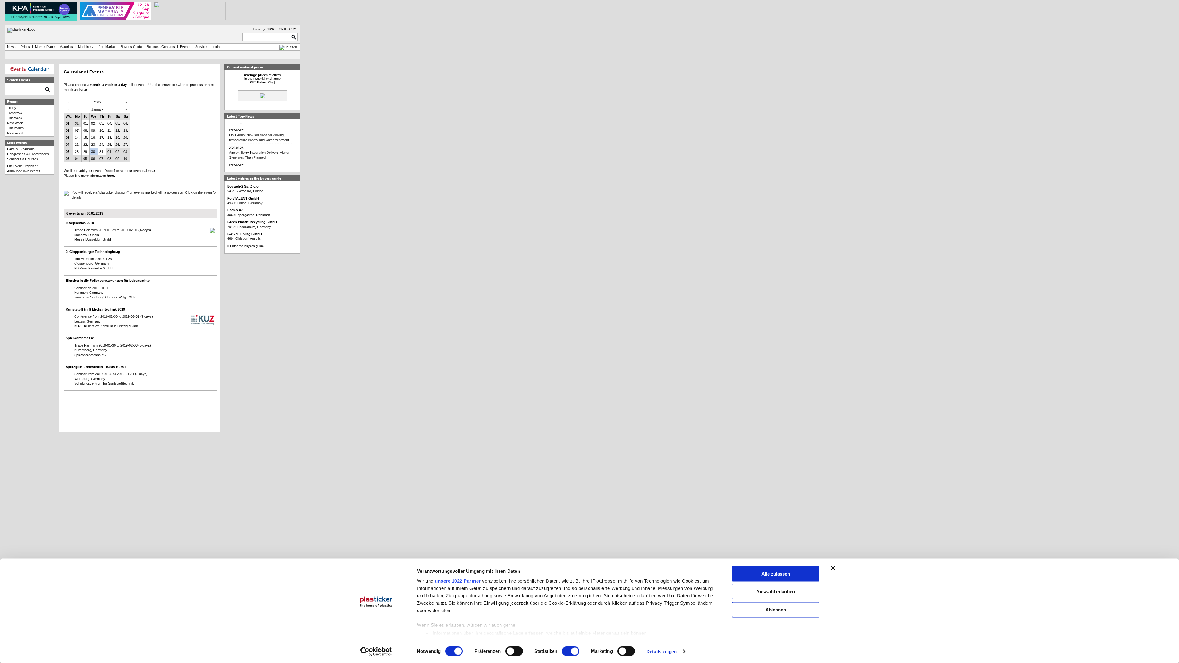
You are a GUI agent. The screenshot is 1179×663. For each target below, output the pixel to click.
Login (216, 46)
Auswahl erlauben (775, 591)
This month (15, 128)
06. (125, 123)
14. (77, 137)
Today (11, 108)
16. (93, 137)
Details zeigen (661, 651)
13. (125, 130)
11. (109, 130)
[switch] (514, 651)
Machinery (86, 46)
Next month (15, 133)
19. (117, 137)
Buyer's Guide (131, 46)
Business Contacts (161, 46)
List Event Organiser (22, 166)
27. (125, 144)
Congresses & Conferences (28, 154)
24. (101, 144)
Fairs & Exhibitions (21, 149)
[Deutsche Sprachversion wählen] (288, 47)
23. (93, 144)
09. (93, 130)
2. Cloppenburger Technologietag (93, 252)
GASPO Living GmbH (244, 234)
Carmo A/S (235, 210)
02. (93, 123)
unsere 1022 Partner (458, 580)
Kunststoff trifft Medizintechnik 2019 (95, 309)
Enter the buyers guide (247, 246)
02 (67, 130)
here (110, 175)
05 (67, 151)
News (11, 46)
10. (101, 130)
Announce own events (23, 171)
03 (67, 137)
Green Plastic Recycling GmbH (252, 222)
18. (109, 137)
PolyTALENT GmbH (243, 198)
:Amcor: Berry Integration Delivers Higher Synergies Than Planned (259, 146)
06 (67, 159)
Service (201, 46)
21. (77, 144)
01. (85, 123)
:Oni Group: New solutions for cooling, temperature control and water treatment (259, 128)
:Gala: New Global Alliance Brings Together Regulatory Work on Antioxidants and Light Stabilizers (260, 166)
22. (85, 144)
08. (85, 130)
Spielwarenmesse (80, 338)
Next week (15, 123)
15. (85, 137)
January (97, 109)
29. (85, 151)
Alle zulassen (775, 573)
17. (101, 137)
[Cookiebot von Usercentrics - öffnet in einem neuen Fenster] (376, 651)
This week (14, 118)
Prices (25, 46)
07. (77, 130)
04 (67, 144)
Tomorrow (14, 113)
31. (77, 123)
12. (117, 130)
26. (117, 144)
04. (109, 123)
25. (109, 144)
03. (101, 123)
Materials (66, 46)
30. (93, 151)
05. (117, 123)
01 (67, 123)
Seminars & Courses (22, 159)
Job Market (107, 46)
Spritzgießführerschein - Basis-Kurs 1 (96, 367)
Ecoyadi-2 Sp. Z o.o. (243, 186)
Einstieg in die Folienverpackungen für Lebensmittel (108, 280)
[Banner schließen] (833, 568)
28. (77, 151)
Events (185, 46)
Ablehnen (775, 609)
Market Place (45, 46)
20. (125, 137)
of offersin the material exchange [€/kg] (262, 78)
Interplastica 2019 (80, 223)
